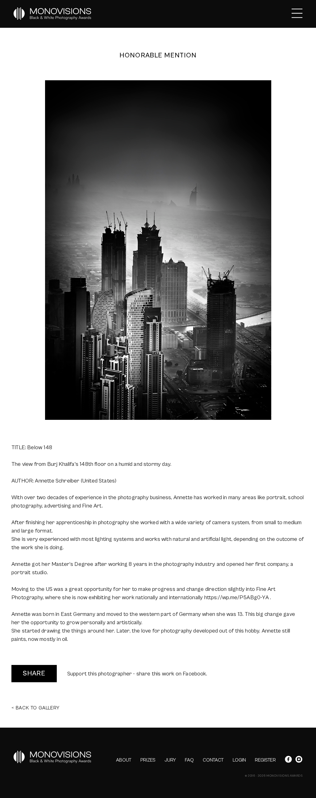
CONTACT (213, 760)
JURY (170, 760)
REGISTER (265, 760)
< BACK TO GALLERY (35, 708)
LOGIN (239, 760)
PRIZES (148, 760)
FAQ (189, 760)
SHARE (34, 673)
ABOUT (123, 760)
